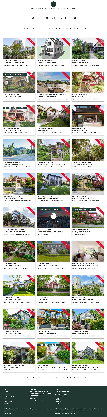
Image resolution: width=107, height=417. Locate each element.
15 (67, 29)
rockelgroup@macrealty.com (37, 400)
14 (63, 29)
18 (78, 29)
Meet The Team (50, 8)
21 (53, 32)
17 (74, 29)
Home (32, 8)
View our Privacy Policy (9, 413)
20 (85, 29)
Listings (7, 394)
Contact (74, 8)
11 (52, 29)
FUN (58, 8)
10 (49, 29)
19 (81, 29)
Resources (65, 8)
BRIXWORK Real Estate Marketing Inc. (67, 413)
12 (56, 29)
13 (60, 29)
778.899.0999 (33, 398)
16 (70, 29)
